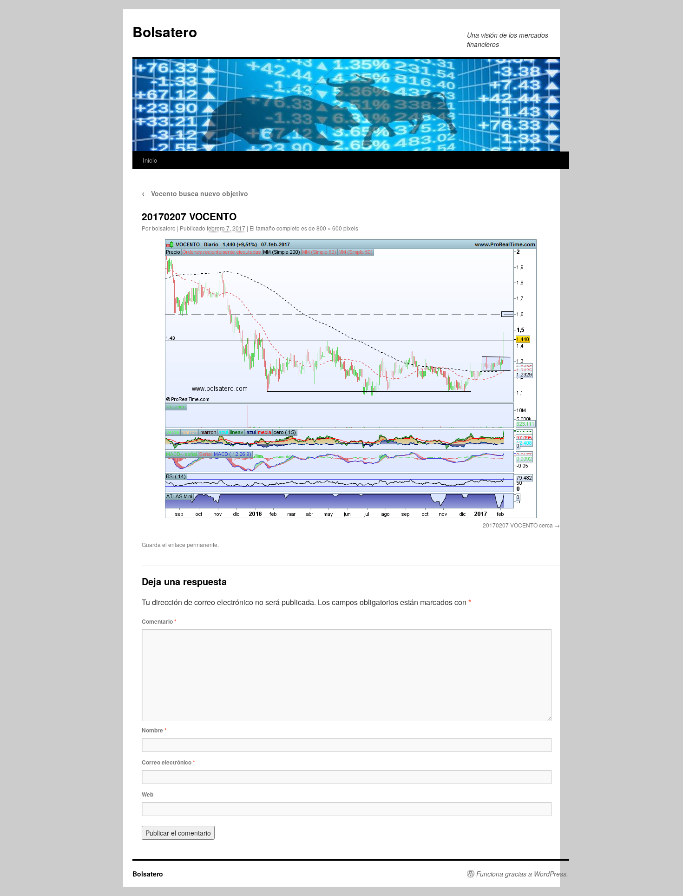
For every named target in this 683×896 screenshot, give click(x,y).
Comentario (159, 621)
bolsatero (164, 228)
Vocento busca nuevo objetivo (195, 193)
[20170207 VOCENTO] (351, 378)
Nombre (154, 730)
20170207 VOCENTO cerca (518, 525)
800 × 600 (329, 228)
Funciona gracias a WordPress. (522, 873)
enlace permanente (192, 544)
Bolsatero (164, 31)
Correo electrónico (168, 762)
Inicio (150, 160)
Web (147, 794)
